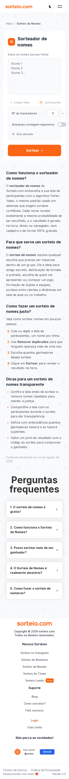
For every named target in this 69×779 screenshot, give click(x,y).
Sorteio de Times (34, 673)
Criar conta (34, 727)
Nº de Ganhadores (24, 113)
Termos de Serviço (15, 770)
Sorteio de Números (34, 659)
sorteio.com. (47, 631)
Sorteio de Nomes (35, 666)
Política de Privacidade (45, 770)
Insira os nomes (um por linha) (28, 54)
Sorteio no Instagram (34, 652)
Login (34, 720)
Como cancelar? (34, 703)
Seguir (47, 751)
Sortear (32, 150)
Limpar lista (22, 102)
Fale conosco (34, 710)
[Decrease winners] (42, 113)
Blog (35, 696)
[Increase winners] (62, 113)
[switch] (62, 124)
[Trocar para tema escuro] (50, 6)
